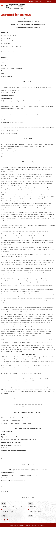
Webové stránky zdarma (15, 525)
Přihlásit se (43, 525)
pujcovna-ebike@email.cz (36, 1)
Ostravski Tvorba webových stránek (33, 525)
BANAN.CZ (23, 525)
